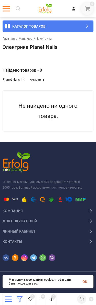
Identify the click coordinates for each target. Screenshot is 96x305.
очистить (37, 79)
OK (84, 282)
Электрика (44, 38)
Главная (9, 38)
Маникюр (26, 38)
